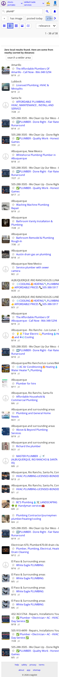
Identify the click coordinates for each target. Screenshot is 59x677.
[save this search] (55, 11)
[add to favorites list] (13, 68)
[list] (4, 25)
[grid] (16, 25)
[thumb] (10, 25)
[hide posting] (19, 75)
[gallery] (22, 25)
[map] (28, 25)
